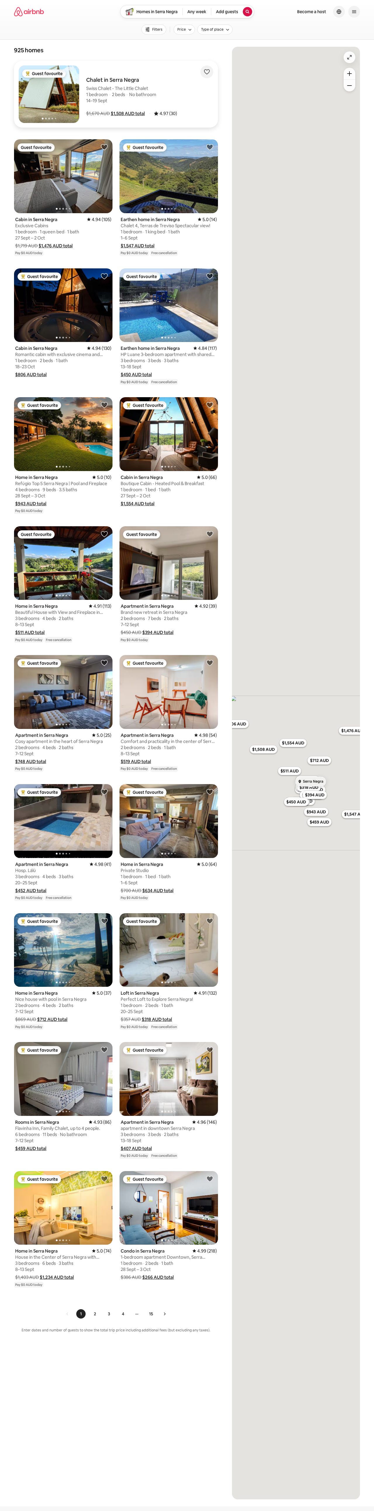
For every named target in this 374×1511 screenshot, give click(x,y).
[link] (67, 1314)
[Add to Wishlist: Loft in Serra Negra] (209, 920)
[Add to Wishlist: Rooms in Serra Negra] (104, 1049)
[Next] (164, 1314)
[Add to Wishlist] (206, 71)
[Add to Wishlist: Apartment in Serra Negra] (209, 534)
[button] (128, 113)
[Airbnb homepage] (29, 11)
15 (151, 1314)
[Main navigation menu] (354, 12)
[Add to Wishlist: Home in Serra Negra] (104, 404)
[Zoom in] (349, 73)
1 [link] (81, 1314)
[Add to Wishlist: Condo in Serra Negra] (209, 1178)
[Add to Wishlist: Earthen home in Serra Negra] (209, 147)
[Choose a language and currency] (339, 12)
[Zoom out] (349, 85)
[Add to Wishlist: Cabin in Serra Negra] (104, 147)
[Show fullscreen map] (349, 57)
